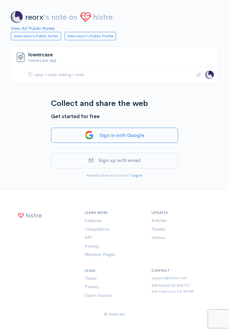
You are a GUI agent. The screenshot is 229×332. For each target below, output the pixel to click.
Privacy (92, 286)
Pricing (92, 246)
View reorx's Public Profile (90, 35)
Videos (158, 237)
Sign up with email (119, 160)
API (88, 237)
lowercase (40, 55)
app (39, 74)
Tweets (158, 229)
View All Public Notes (33, 28)
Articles (158, 220)
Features (93, 220)
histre (103, 17)
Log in (136, 175)
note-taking (59, 74)
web (79, 74)
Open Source (98, 295)
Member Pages (100, 254)
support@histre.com (169, 277)
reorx (34, 17)
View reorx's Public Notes (35, 35)
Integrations (97, 229)
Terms (91, 278)
